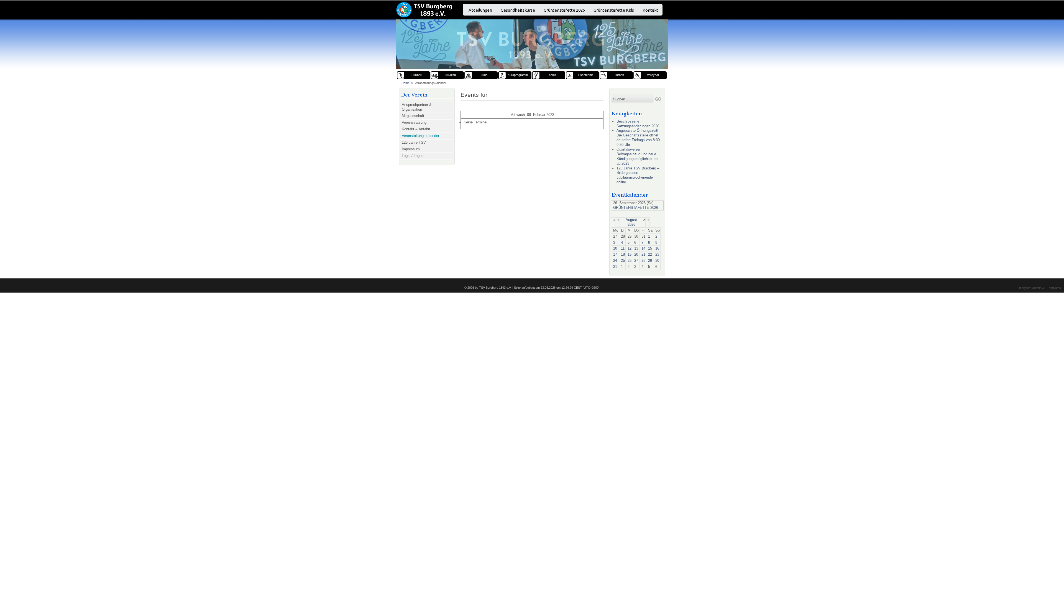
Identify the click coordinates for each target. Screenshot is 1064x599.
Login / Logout (413, 156)
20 (636, 254)
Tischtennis (585, 75)
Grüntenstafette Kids (614, 10)
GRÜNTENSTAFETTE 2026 (635, 207)
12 (629, 248)
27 (636, 260)
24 (615, 260)
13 (636, 248)
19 (629, 254)
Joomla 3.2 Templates (1046, 288)
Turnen (619, 75)
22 (650, 254)
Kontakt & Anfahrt (416, 129)
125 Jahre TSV (414, 142)
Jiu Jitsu (450, 75)
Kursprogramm (518, 75)
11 (623, 248)
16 (657, 248)
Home (405, 83)
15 (650, 248)
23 (657, 254)
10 (615, 248)
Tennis (551, 75)
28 (643, 260)
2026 (631, 224)
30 (657, 260)
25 (623, 260)
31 (615, 267)
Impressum (411, 149)
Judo (484, 75)
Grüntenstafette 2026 (564, 10)
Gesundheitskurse (518, 10)
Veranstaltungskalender (420, 136)
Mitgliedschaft (413, 116)
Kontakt (650, 10)
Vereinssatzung (414, 122)
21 (643, 254)
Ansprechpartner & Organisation (417, 107)
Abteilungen (480, 10)
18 (623, 254)
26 (629, 260)
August (631, 220)
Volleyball (653, 75)
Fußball (416, 75)
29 (650, 260)
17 (615, 254)
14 (643, 248)
